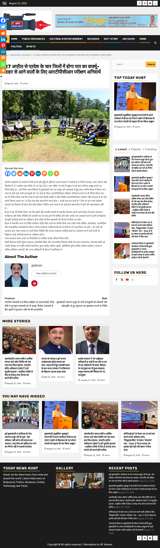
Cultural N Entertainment (66, 39)
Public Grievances (33, 39)
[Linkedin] (26, 173)
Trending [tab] (151, 149)
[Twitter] (14, 173)
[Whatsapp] (50, 173)
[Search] (155, 43)
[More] (56, 173)
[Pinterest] (32, 173)
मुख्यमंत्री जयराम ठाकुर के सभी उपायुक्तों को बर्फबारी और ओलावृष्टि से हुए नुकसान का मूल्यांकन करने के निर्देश (82, 302)
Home (14, 39)
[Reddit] (20, 173)
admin (25, 84)
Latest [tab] (122, 149)
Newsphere (90, 544)
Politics (16, 46)
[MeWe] (38, 173)
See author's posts (46, 273)
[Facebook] (7, 173)
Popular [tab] (136, 149)
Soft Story (111, 39)
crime (142, 39)
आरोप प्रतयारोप (128, 39)
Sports (30, 46)
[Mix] (44, 173)
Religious (93, 39)
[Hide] (1, 76)
